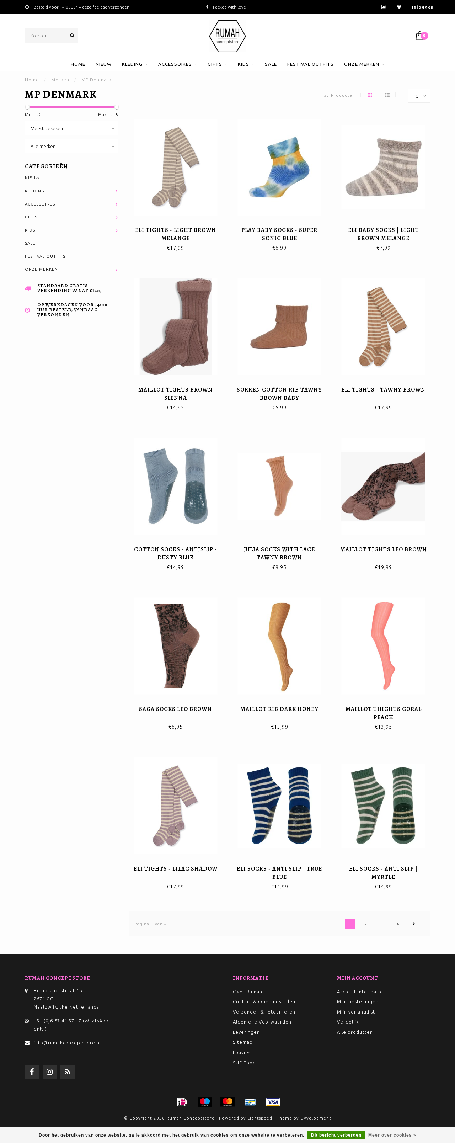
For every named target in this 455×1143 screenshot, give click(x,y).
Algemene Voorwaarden (262, 1021)
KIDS (243, 64)
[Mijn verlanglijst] (399, 7)
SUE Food (244, 1062)
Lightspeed (259, 1118)
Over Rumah (247, 991)
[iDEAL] (182, 1102)
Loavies (242, 1052)
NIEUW (104, 64)
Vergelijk (348, 1021)
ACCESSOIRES (175, 64)
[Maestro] (205, 1102)
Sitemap (243, 1042)
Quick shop (178, 227)
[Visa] (273, 1102)
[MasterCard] (227, 1102)
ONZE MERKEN (361, 64)
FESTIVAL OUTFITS (310, 64)
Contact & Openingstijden (264, 1001)
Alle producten (355, 1032)
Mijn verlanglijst (356, 1011)
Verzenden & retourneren (264, 1011)
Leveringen (246, 1032)
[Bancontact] (250, 1102)
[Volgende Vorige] (414, 924)
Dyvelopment (315, 1118)
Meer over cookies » (392, 1135)
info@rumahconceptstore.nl (67, 1042)
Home (78, 64)
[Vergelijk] (383, 7)
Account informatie (360, 991)
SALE (271, 64)
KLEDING (132, 64)
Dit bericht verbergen (336, 1135)
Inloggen (423, 7)
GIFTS (215, 64)
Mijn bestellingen (358, 1001)
